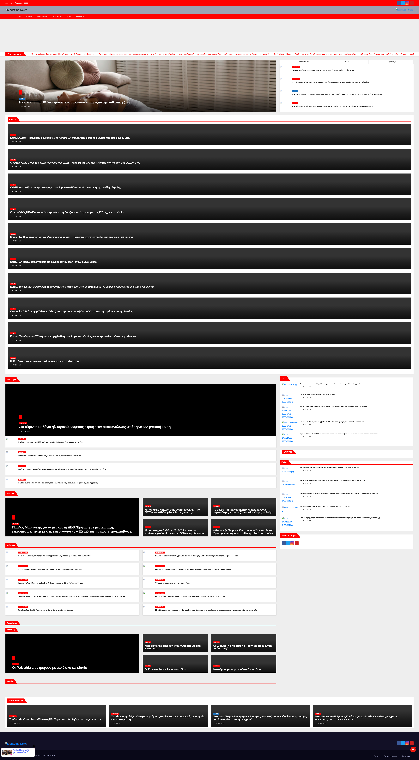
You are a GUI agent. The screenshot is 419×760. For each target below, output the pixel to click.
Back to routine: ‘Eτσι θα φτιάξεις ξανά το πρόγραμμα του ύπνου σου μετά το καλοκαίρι (330, 467)
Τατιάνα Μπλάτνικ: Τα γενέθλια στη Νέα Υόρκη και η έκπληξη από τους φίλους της (55, 719)
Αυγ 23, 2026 (306, 409)
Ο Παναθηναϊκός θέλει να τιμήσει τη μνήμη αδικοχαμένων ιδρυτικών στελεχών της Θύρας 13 (190, 596)
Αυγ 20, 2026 (306, 424)
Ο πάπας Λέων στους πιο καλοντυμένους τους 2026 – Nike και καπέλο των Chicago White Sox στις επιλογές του (75, 162)
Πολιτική (15, 523)
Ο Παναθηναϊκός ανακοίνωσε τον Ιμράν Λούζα (172, 583)
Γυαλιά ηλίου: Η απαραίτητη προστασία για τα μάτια (317, 394)
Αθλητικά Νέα (23, 552)
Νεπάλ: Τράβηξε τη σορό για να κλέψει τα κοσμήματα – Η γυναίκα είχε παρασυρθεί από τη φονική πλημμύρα (71, 237)
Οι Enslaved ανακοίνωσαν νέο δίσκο (166, 669)
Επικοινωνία (406, 756)
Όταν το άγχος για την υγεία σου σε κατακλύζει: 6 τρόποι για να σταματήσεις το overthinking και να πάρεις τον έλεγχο (340, 518)
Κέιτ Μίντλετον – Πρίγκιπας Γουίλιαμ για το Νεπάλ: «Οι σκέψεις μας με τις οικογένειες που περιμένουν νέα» (70, 137)
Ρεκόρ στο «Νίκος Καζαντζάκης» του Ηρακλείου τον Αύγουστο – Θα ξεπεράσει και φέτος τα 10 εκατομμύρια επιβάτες (62, 469)
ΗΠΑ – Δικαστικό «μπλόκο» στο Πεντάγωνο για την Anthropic (45, 361)
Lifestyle (81, 16)
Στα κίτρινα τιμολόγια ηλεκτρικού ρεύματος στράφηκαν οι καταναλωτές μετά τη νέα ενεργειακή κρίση (95, 427)
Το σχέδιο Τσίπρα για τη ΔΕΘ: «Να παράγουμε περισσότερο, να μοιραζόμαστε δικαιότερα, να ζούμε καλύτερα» (242, 512)
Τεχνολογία (57, 16)
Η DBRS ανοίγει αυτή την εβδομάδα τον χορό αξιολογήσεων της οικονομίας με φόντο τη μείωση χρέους (57, 483)
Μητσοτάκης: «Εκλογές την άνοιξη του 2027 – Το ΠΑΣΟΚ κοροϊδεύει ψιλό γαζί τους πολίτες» (172, 511)
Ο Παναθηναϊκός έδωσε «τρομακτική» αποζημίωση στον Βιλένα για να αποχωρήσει (50, 569)
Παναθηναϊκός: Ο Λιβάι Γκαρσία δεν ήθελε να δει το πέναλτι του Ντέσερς (45, 610)
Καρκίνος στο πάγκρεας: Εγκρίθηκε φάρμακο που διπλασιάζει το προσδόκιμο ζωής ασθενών (331, 384)
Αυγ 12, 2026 (306, 436)
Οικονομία (42, 16)
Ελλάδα (18, 16)
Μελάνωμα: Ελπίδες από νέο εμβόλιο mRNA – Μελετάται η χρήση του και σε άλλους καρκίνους (332, 422)
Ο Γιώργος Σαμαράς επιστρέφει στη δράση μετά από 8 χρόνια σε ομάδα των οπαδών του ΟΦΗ (54, 556)
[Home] (8, 16)
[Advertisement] (209, 35)
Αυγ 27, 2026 (306, 386)
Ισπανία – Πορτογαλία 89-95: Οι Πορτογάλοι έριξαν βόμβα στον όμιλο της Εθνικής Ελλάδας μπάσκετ (193, 569)
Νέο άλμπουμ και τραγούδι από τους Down (238, 669)
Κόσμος (29, 16)
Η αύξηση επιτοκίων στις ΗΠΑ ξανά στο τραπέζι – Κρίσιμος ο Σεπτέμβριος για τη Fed (50, 442)
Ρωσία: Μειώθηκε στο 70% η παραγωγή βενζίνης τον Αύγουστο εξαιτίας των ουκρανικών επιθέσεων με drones (73, 336)
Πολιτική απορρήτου (390, 756)
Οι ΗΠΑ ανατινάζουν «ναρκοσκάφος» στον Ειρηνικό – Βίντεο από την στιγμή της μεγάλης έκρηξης (65, 187)
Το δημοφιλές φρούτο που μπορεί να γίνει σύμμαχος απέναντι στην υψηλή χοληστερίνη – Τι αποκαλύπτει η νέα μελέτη (340, 493)
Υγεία (69, 16)
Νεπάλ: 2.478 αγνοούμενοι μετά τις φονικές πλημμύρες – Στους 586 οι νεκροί (53, 261)
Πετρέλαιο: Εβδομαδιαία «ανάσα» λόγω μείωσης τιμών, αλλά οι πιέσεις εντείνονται (49, 456)
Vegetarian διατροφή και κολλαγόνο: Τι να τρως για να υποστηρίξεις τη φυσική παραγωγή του (332, 480)
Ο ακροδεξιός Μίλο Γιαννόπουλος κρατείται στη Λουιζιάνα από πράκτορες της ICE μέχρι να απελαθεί (67, 212)
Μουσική (15, 664)
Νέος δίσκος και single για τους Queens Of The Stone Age (173, 647)
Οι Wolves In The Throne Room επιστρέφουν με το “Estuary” (242, 647)
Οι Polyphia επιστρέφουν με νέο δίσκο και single (49, 667)
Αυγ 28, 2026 (16, 315)
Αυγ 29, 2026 (25, 107)
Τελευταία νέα (303, 62)
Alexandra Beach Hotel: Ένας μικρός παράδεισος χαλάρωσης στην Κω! (325, 506)
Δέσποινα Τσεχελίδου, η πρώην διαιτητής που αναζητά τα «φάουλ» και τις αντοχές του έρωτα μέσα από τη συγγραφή (260, 718)
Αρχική (376, 756)
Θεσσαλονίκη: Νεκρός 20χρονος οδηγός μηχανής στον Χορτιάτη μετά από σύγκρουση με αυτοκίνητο (96, 102)
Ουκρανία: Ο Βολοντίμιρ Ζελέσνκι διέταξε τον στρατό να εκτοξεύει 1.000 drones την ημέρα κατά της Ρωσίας (71, 311)
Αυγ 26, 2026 (306, 397)
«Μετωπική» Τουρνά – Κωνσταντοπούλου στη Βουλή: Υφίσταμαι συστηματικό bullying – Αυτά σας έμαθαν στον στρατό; (243, 533)
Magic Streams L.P (49, 755)
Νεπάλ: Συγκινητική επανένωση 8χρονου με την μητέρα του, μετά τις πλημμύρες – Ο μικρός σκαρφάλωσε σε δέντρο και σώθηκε (82, 286)
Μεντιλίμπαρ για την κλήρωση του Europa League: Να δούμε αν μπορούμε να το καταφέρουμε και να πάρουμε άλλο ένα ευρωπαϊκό (206, 610)
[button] (413, 16)
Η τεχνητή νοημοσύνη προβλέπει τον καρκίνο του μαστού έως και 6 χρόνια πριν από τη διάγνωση (333, 406)
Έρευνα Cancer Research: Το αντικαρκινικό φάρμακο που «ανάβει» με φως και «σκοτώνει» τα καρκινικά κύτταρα (339, 434)
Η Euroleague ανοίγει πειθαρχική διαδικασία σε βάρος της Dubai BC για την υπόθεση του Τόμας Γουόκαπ (196, 556)
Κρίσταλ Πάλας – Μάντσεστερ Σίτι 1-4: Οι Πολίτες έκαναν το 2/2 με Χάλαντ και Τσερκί (50, 583)
